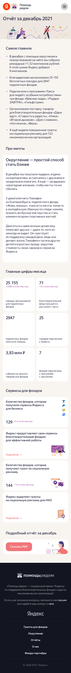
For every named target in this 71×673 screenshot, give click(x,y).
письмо (62, 600)
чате (51, 603)
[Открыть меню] (64, 6)
